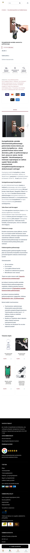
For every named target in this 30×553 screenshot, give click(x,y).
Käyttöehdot (5, 502)
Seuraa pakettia (6, 500)
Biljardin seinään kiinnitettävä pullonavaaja (8, 382)
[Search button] (20, 3)
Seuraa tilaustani (6, 438)
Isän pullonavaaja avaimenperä (8, 354)
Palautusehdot (6, 504)
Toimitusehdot (6, 470)
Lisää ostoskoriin (16, 546)
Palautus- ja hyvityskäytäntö (9, 475)
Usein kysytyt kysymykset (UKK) (11, 497)
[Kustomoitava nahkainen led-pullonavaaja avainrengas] (21, 372)
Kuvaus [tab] (15, 109)
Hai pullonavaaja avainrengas (21, 354)
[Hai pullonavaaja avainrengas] (21, 344)
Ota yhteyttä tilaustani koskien (10, 441)
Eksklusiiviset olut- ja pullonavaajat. (13, 298)
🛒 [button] (24, 358)
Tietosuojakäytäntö (7, 473)
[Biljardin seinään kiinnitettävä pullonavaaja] (8, 372)
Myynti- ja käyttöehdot (8, 478)
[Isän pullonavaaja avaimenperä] (8, 344)
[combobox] (13, 3)
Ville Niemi (10, 47)
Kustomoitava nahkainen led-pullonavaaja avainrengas (21, 383)
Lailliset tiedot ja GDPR (8, 480)
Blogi (3, 468)
